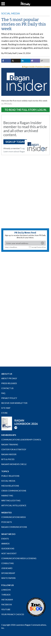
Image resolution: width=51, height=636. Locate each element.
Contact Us (7, 388)
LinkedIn (6, 590)
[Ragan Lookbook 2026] (19, 423)
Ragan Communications (14, 527)
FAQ (3, 393)
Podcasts (6, 522)
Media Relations (10, 486)
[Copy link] (45, 61)
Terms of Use (41, 247)
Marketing (7, 495)
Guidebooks (7, 548)
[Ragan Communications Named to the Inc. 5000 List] (36, 607)
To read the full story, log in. (26, 109)
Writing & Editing (10, 500)
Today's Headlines (11, 247)
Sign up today (15, 141)
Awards (5, 543)
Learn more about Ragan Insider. (17, 151)
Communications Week (13, 517)
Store (4, 413)
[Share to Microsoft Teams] (35, 61)
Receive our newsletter (14, 403)
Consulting (7, 563)
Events (5, 538)
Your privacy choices (12, 614)
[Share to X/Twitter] (16, 61)
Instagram (7, 599)
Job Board (6, 568)
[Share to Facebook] (6, 61)
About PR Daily (9, 378)
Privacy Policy (9, 398)
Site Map (5, 408)
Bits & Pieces (7, 459)
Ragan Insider (8, 454)
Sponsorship (8, 573)
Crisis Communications (13, 490)
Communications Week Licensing (18, 558)
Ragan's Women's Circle (14, 464)
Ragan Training (9, 444)
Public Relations (10, 476)
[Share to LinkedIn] (25, 61)
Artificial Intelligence (13, 505)
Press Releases (9, 383)
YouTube (5, 609)
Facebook (6, 604)
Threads (5, 594)
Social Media (10, 13)
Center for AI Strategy (13, 449)
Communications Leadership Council (21, 439)
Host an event (9, 553)
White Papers (8, 578)
